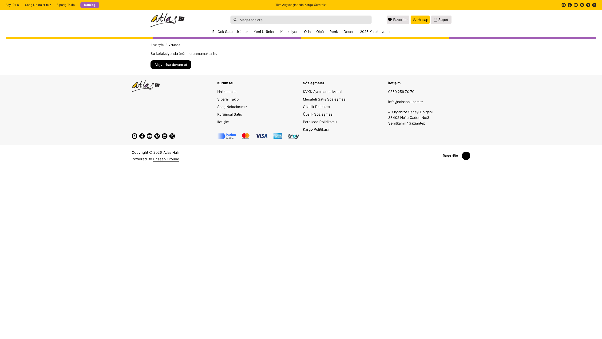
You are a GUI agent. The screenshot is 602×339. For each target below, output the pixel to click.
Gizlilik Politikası (316, 107)
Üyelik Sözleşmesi (318, 114)
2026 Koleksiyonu (375, 31)
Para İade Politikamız (320, 122)
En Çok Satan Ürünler (230, 31)
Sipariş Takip (66, 5)
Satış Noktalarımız (38, 5)
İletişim (223, 122)
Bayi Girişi (13, 5)
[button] (301, 20)
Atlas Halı (171, 152)
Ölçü (320, 31)
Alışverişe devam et (170, 64)
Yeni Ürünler (264, 31)
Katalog (89, 5)
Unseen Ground (166, 159)
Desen (349, 31)
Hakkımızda (226, 91)
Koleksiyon (289, 31)
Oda (307, 31)
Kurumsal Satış (229, 114)
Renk (333, 31)
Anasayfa (157, 45)
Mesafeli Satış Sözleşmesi (324, 99)
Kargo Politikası (316, 129)
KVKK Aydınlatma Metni (322, 91)
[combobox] (301, 20)
